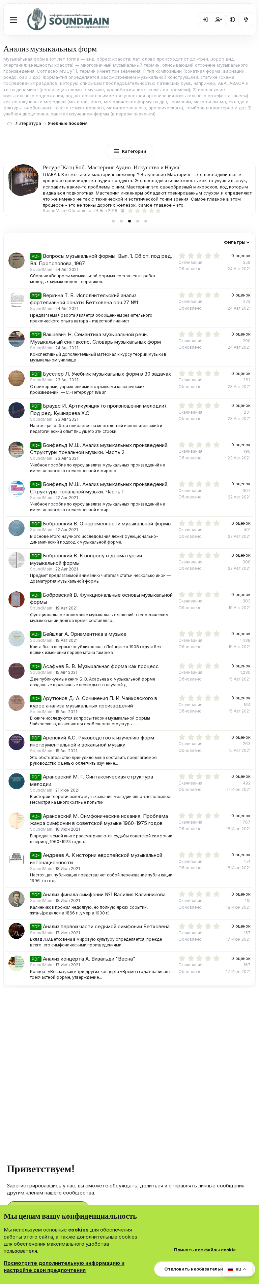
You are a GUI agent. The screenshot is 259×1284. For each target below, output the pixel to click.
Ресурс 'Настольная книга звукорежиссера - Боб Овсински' (115, 167)
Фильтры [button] (235, 242)
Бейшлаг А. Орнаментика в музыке (84, 634)
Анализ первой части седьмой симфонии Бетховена (106, 926)
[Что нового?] (246, 19)
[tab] (113, 221)
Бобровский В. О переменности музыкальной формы (107, 523)
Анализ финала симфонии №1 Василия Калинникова (104, 894)
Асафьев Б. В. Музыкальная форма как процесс (101, 666)
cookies (78, 1229)
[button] (232, 19)
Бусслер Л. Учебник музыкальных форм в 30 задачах (107, 374)
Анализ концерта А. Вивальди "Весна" (89, 959)
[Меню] (14, 19)
